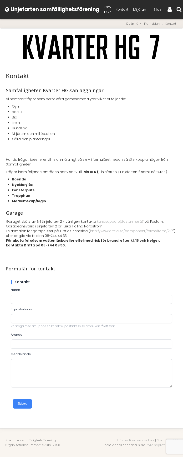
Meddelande (21, 354)
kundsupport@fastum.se (118, 221)
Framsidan (152, 24)
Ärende (16, 335)
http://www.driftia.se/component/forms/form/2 (130, 231)
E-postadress (21, 309)
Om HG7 (107, 9)
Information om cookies (135, 440)
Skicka (22, 403)
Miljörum (140, 9)
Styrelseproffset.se (160, 445)
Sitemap (163, 440)
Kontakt (122, 9)
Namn (15, 290)
